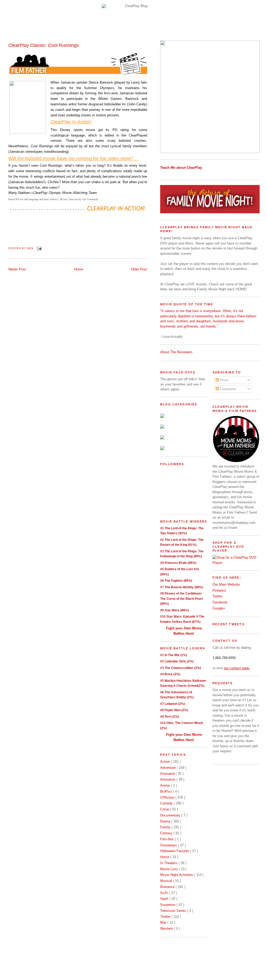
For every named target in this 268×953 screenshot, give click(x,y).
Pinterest (219, 590)
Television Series (173, 911)
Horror (165, 857)
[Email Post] (39, 248)
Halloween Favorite (175, 851)
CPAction (167, 797)
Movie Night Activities (177, 875)
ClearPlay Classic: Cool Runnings (43, 45)
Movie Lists (169, 869)
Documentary (170, 815)
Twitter (217, 596)
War (163, 922)
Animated (168, 774)
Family (165, 827)
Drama (165, 821)
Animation (168, 779)
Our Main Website (226, 584)
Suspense (168, 905)
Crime (165, 809)
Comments (227, 389)
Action (165, 762)
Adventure (168, 768)
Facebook (220, 602)
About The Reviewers (176, 352)
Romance (168, 887)
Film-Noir (167, 839)
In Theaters (169, 863)
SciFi (164, 893)
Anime (165, 785)
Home (78, 269)
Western (167, 928)
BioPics (166, 791)
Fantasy (167, 833)
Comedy (167, 803)
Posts (224, 380)
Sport (164, 899)
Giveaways (169, 845)
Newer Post (17, 269)
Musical (166, 881)
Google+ (219, 608)
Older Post (139, 269)
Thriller (165, 917)
